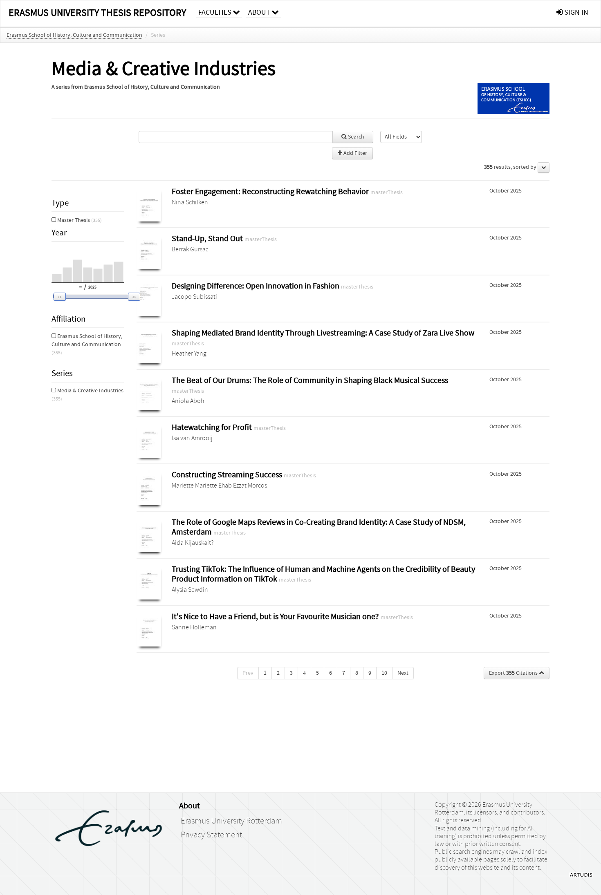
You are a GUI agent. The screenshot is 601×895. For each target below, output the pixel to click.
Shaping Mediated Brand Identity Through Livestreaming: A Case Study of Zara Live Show (323, 333)
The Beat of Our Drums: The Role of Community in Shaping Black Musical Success (310, 380)
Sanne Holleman (194, 627)
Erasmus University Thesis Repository (97, 12)
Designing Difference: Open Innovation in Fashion (256, 286)
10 (384, 673)
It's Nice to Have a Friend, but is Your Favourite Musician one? (276, 616)
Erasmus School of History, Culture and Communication (74, 35)
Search (355, 137)
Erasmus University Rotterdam (231, 821)
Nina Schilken (190, 202)
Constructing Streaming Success (228, 474)
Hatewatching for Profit (212, 427)
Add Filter (354, 153)
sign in (575, 12)
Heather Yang (189, 353)
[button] (91, 296)
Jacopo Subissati (194, 296)
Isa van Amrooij (192, 438)
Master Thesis (79, 220)
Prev (247, 673)
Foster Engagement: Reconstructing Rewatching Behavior (271, 191)
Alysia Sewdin (190, 589)
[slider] (94, 296)
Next (402, 673)
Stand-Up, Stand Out (208, 238)
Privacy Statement (211, 835)
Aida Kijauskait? (192, 542)
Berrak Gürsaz (190, 249)
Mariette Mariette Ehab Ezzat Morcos (219, 485)
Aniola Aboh (188, 401)
